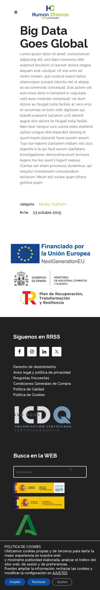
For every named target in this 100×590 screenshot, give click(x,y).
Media (44, 204)
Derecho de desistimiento (34, 367)
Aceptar (14, 582)
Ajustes (62, 582)
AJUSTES (59, 573)
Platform (59, 204)
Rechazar (38, 582)
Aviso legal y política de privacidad (42, 372)
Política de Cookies (29, 395)
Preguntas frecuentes (31, 378)
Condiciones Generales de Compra (42, 384)
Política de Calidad (28, 389)
